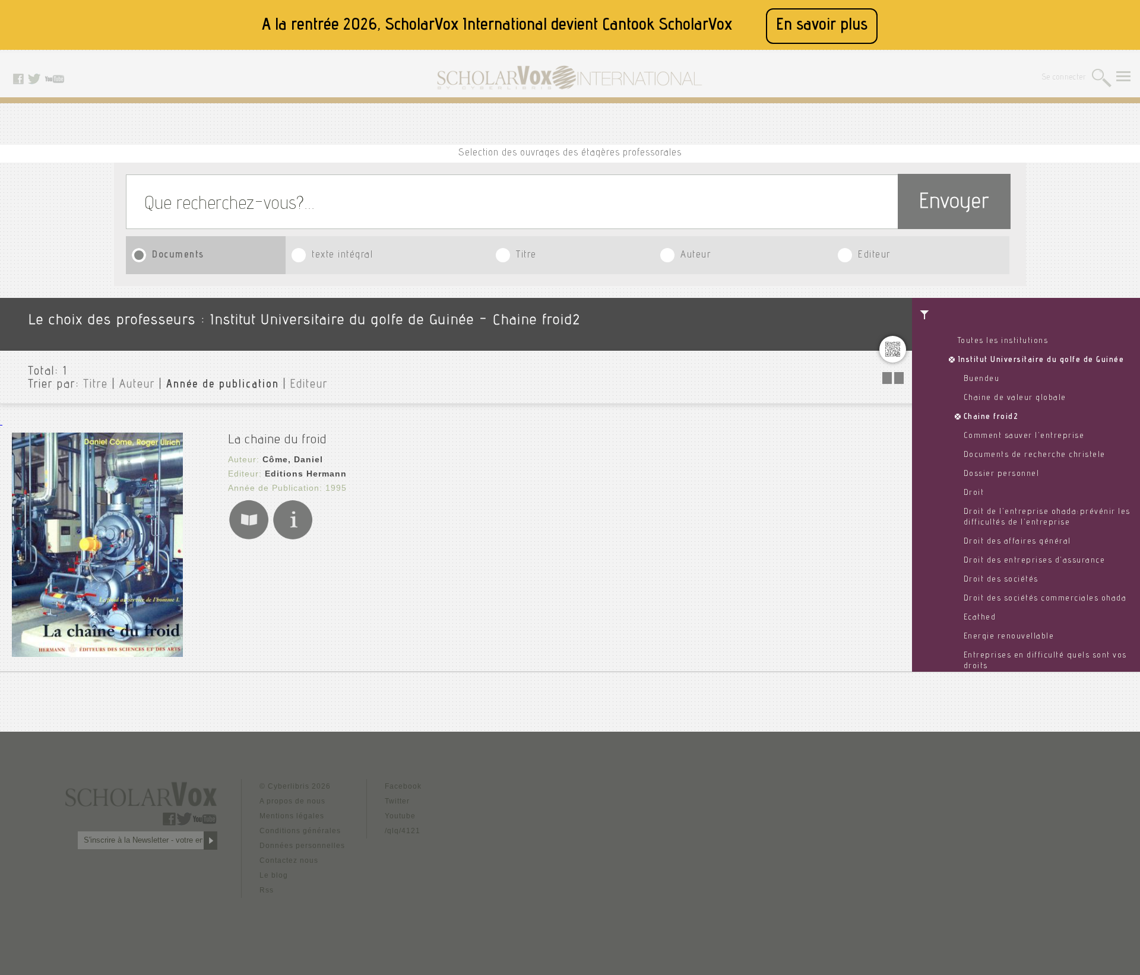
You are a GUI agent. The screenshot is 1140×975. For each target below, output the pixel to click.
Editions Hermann (306, 473)
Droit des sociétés (1001, 580)
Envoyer (954, 203)
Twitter (397, 801)
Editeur (874, 255)
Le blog (273, 875)
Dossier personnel (1002, 474)
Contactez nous (288, 860)
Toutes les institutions (1003, 341)
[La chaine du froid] (97, 654)
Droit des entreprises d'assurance (1035, 561)
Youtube (400, 816)
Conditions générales (300, 831)
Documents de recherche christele (1035, 455)
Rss (266, 890)
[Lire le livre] (249, 537)
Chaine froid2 (991, 417)
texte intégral (342, 255)
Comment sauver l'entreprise (1024, 436)
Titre (526, 255)
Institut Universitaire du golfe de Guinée (1041, 360)
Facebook (403, 786)
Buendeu (982, 379)
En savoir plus (821, 25)
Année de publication (222, 385)
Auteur (695, 255)
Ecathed (980, 618)
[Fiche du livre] (293, 537)
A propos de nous (292, 801)
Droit (974, 493)
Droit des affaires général (1017, 542)
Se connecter (1064, 78)
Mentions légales (291, 816)
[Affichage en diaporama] (894, 381)
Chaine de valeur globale (1015, 398)
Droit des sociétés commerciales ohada (1045, 599)
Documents (178, 255)
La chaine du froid (277, 440)
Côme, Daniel (292, 459)
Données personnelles (302, 845)
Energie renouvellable (1009, 637)
